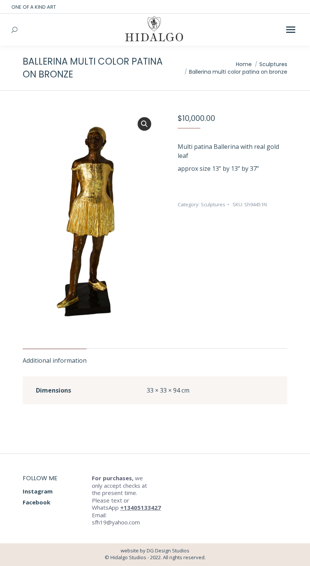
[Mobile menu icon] (291, 29)
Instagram (38, 491)
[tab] (55, 356)
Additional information (55, 360)
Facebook (36, 502)
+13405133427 (140, 507)
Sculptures (213, 204)
